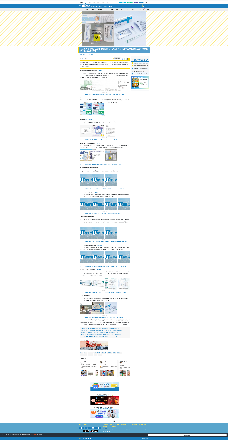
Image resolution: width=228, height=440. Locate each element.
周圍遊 (128, 9)
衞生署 (100, 355)
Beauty (98, 2)
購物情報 (85, 55)
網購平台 (119, 352)
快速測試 (104, 352)
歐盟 (115, 352)
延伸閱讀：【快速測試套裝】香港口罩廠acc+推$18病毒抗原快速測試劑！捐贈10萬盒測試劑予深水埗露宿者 (103, 292)
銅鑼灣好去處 (123, 424)
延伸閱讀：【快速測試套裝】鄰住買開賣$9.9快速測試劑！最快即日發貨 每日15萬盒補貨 (99, 140)
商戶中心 (136, 2)
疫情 (85, 352)
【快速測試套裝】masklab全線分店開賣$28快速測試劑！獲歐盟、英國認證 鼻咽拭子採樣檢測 (100, 328)
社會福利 (114, 426)
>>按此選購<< (100, 70)
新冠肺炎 (90, 352)
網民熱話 (105, 430)
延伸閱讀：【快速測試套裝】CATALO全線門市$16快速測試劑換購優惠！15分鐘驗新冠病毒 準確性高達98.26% (103, 241)
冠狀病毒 (91, 355)
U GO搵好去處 (123, 2)
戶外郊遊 (109, 426)
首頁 (81, 55)
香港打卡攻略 (141, 9)
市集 (108, 424)
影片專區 (122, 9)
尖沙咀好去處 (116, 424)
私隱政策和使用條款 (33, 434)
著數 (81, 352)
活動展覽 (105, 424)
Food (94, 2)
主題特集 (148, 9)
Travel (90, 2)
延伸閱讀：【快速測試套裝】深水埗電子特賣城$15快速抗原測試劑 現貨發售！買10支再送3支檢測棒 (101, 317)
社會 (145, 424)
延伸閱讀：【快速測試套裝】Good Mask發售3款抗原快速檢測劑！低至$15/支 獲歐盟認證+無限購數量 (102, 189)
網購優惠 (110, 352)
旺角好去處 (140, 424)
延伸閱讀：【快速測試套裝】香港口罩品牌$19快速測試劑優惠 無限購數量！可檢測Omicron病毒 (100, 164)
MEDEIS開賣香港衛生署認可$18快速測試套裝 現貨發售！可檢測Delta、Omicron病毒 (99, 336)
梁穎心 (83, 58)
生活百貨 (91, 55)
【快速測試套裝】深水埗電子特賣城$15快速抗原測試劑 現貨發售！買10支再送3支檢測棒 (99, 332)
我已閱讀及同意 (187, 435)
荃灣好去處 (134, 424)
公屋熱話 (100, 6)
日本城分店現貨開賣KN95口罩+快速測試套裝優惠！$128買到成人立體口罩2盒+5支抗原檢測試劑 (101, 334)
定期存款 (110, 6)
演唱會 (81, 9)
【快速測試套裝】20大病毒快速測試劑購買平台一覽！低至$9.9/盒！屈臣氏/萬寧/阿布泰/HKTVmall (102, 330)
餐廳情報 (105, 426)
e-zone (107, 2)
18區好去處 (134, 9)
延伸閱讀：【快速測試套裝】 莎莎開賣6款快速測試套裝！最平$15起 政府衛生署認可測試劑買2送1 (101, 213)
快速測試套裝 (97, 352)
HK (85, 2)
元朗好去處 (129, 424)
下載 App (142, 2)
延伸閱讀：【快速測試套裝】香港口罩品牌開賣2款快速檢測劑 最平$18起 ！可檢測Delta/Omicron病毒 (102, 94)
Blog (103, 2)
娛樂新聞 (105, 6)
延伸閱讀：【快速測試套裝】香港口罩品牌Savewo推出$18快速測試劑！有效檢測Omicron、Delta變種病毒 (103, 266)
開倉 (111, 424)
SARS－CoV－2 (84, 355)
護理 (96, 355)
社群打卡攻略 (130, 2)
